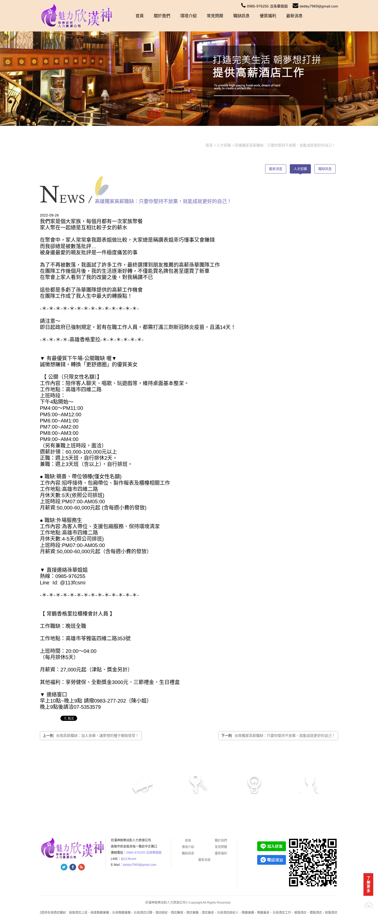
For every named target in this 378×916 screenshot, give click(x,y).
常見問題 (215, 16)
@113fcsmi (128, 859)
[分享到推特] (64, 867)
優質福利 (268, 16)
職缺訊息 (241, 16)
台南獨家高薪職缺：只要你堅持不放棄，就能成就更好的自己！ (285, 735)
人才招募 (300, 169)
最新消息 (294, 16)
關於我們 (162, 16)
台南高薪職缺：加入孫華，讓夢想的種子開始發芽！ (97, 735)
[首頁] (77, 15)
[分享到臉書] (72, 867)
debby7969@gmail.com (319, 6)
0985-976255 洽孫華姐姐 (267, 6)
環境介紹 (188, 16)
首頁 (140, 16)
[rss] (81, 867)
